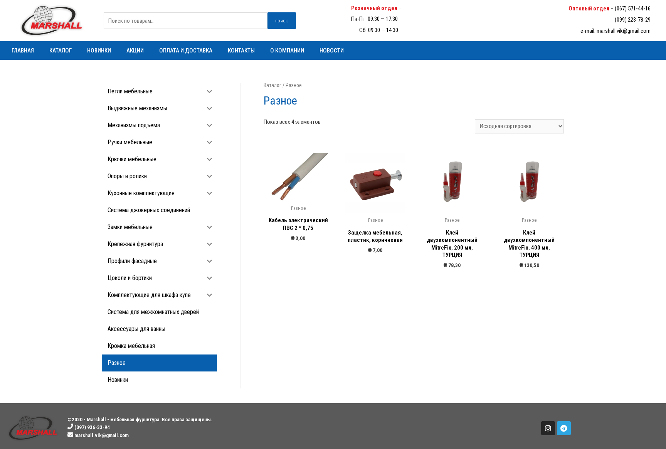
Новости (332, 50)
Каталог (60, 50)
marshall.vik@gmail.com (624, 30)
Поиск (281, 21)
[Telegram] (564, 428)
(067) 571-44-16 (633, 8)
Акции (135, 50)
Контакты (241, 50)
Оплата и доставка (185, 50)
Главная (23, 50)
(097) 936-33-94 (421, 8)
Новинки (99, 50)
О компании (287, 50)
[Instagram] (548, 428)
